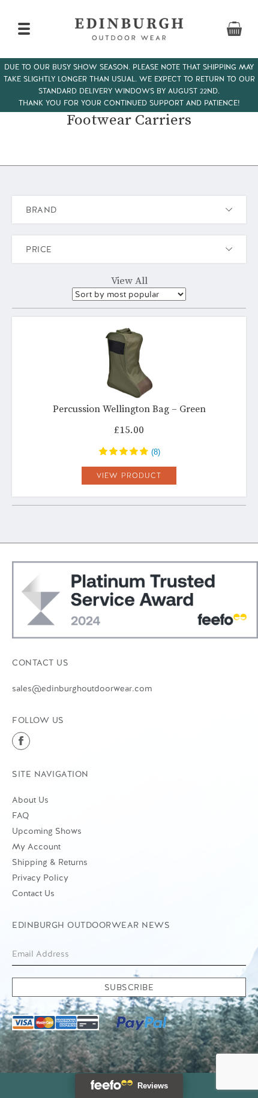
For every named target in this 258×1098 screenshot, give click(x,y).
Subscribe (129, 987)
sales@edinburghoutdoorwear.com (82, 688)
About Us (30, 799)
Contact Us (33, 893)
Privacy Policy (40, 877)
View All (129, 281)
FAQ (20, 815)
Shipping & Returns (50, 862)
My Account (36, 846)
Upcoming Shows (47, 830)
